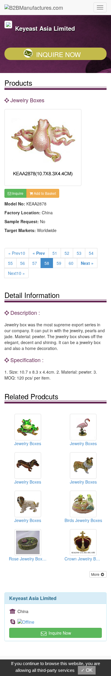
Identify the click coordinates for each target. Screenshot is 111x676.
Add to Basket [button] (44, 193)
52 (67, 253)
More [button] (95, 574)
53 (79, 253)
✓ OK (87, 670)
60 (71, 263)
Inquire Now (58, 54)
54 (91, 253)
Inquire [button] (17, 193)
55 (10, 263)
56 (22, 263)
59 (59, 263)
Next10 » (16, 273)
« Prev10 (16, 253)
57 (34, 263)
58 (46, 263)
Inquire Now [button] (59, 633)
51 (54, 253)
